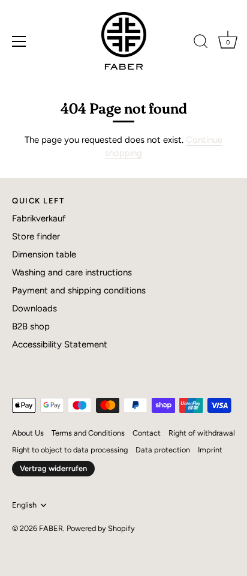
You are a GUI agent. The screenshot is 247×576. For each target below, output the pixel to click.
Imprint (210, 449)
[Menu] (19, 41)
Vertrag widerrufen (53, 468)
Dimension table (44, 254)
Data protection (162, 449)
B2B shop (31, 326)
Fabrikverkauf (39, 218)
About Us (28, 432)
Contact (146, 432)
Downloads (34, 308)
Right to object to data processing (70, 449)
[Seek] (201, 43)
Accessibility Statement (59, 344)
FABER (51, 528)
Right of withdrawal (201, 432)
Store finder (36, 236)
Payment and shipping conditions (79, 290)
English (24, 504)
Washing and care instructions (72, 272)
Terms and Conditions (88, 432)
